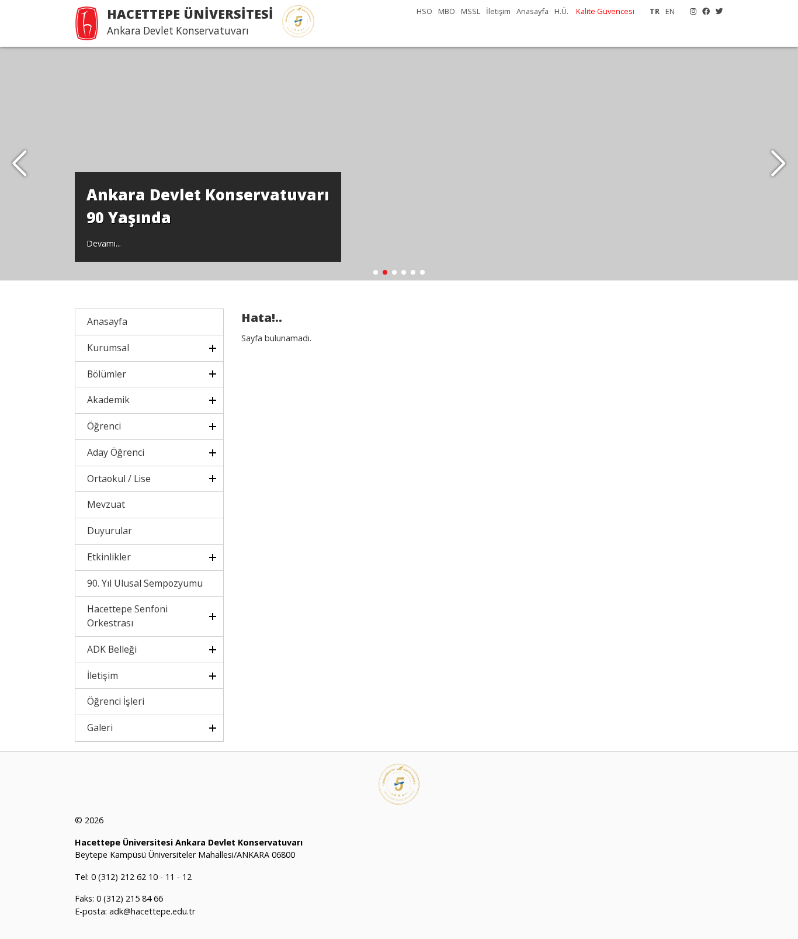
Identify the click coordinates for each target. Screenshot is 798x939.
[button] (778, 163)
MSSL (470, 11)
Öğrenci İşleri (115, 701)
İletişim (498, 11)
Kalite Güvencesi (605, 11)
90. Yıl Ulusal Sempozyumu (145, 583)
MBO (446, 11)
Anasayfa (532, 11)
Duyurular (109, 530)
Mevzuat (106, 504)
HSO (424, 11)
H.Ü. (561, 11)
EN (670, 11)
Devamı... (103, 243)
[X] (716, 11)
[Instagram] (690, 11)
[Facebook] (703, 11)
